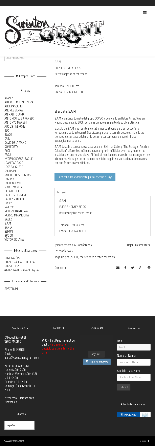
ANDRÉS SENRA (13, 110)
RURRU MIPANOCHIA (16, 215)
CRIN (7, 138)
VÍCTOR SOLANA (14, 239)
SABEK (8, 219)
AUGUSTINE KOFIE (14, 126)
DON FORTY (11, 147)
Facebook (138, 3)
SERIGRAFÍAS (12, 258)
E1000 (7, 151)
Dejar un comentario (139, 245)
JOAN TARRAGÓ (13, 163)
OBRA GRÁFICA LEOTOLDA (19, 262)
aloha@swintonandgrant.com (21, 358)
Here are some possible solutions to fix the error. (58, 348)
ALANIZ (8, 98)
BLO (6, 130)
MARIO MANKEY (13, 187)
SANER (8, 227)
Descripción (62, 192)
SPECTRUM (11, 289)
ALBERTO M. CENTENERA (18, 102)
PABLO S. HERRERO (15, 195)
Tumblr (150, 3)
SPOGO (8, 235)
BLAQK (8, 134)
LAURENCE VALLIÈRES (16, 183)
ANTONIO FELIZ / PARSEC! (19, 118)
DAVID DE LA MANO (15, 143)
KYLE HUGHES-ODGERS (17, 175)
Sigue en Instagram (99, 361)
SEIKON (8, 231)
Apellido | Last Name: (129, 371)
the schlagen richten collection (97, 257)
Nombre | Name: (126, 356)
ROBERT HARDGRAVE (17, 211)
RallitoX (9, 207)
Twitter (132, 3)
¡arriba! (143, 441)
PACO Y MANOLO (14, 199)
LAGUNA (9, 179)
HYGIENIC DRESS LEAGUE (18, 159)
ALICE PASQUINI (13, 106)
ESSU (7, 155)
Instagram (144, 3)
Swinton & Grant (17, 441)
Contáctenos (84, 245)
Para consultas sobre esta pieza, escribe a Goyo (85, 177)
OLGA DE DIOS (12, 191)
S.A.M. (70, 251)
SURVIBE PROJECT (15, 266)
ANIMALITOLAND (14, 114)
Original (65, 257)
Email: (120, 341)
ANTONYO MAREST (15, 122)
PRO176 (8, 203)
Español (11, 425)
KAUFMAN (10, 171)
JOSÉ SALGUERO (13, 167)
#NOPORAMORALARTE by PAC (22, 270)
